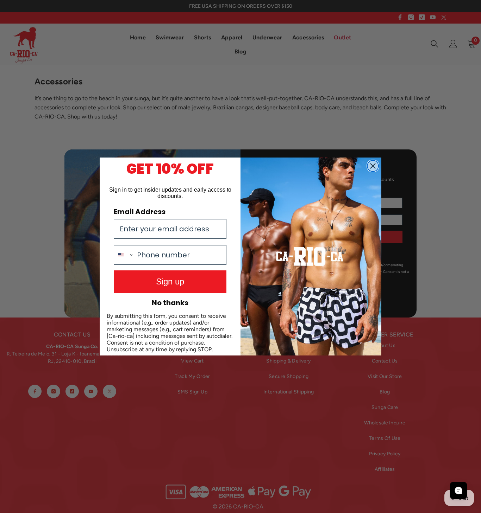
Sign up (170, 281)
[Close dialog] (373, 166)
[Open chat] (458, 490)
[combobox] (123, 254)
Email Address (139, 212)
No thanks (170, 303)
